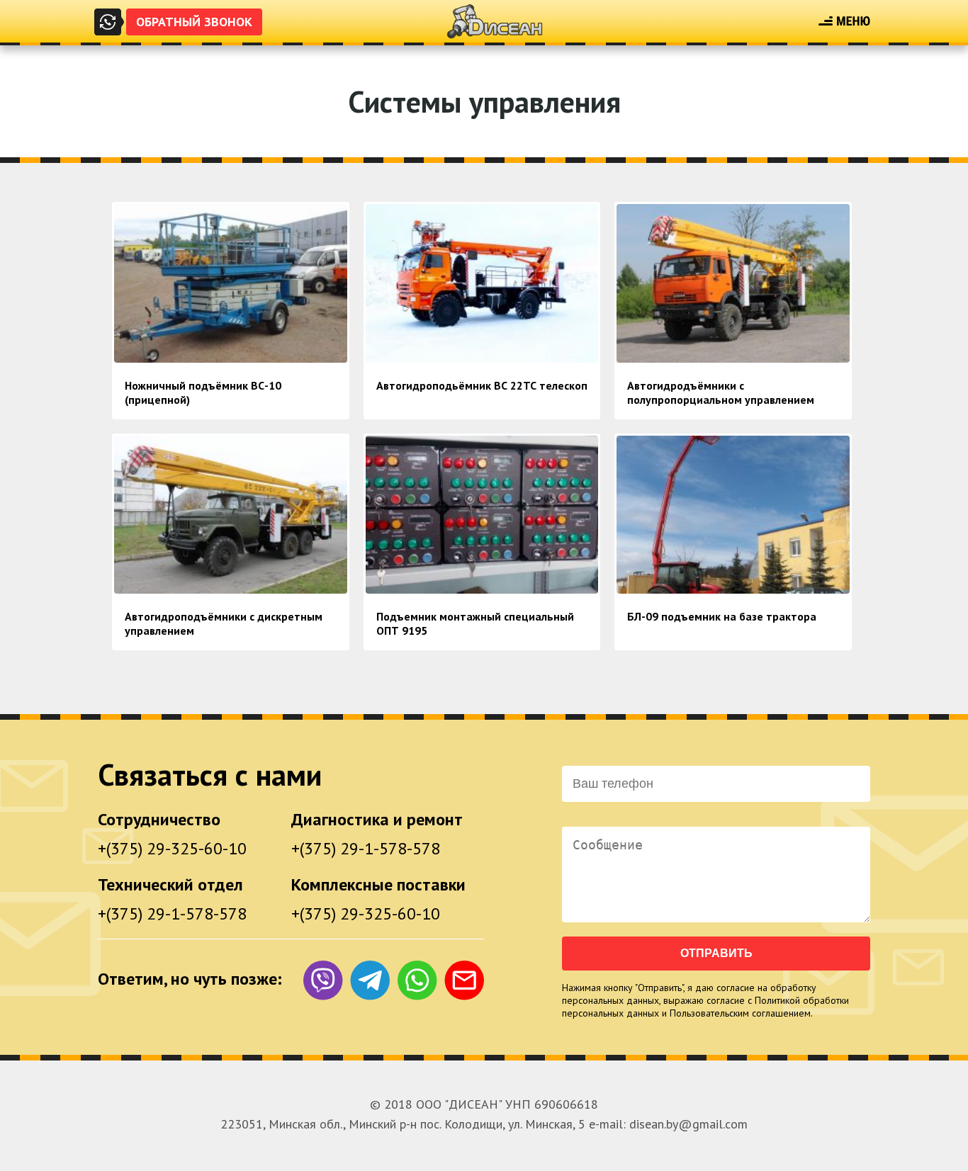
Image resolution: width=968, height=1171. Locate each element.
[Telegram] (370, 983)
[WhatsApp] (417, 983)
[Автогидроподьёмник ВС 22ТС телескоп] (482, 356)
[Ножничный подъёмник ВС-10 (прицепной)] (230, 356)
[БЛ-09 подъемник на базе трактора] (733, 587)
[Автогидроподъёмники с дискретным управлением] (230, 587)
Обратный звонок (194, 21)
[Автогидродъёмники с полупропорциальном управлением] (733, 356)
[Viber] (323, 983)
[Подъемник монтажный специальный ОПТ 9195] (482, 587)
